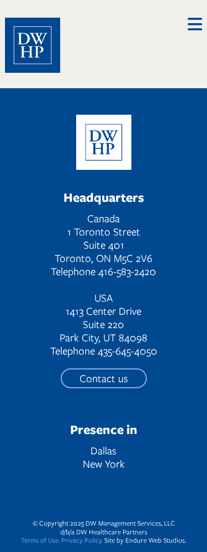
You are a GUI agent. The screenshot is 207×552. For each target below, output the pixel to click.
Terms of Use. (40, 539)
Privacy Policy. (82, 539)
